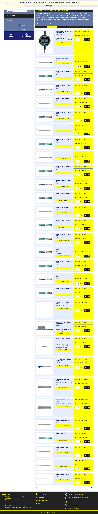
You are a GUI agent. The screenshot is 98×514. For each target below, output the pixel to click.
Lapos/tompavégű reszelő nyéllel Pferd (64, 360)
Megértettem (49, 5)
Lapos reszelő (75, 15)
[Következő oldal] (91, 27)
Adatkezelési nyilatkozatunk (49, 7)
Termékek (39, 10)
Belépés (11, 37)
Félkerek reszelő (58, 13)
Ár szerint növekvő (64, 27)
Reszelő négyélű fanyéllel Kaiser (61, 434)
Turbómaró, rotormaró (70, 19)
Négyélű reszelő (41, 17)
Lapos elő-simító (64, 15)
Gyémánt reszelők (70, 13)
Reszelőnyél (82, 17)
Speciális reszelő (41, 19)
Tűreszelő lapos (66, 22)
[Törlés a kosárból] (85, 39)
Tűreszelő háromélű (42, 22)
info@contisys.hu (75, 508)
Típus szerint (75, 27)
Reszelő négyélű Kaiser (63, 420)
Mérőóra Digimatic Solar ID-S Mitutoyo (63, 32)
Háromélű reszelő (82, 13)
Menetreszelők (85, 15)
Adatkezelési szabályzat (43, 500)
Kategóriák (11, 16)
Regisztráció (26, 37)
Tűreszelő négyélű (78, 22)
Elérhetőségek (41, 497)
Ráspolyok (51, 17)
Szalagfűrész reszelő (54, 19)
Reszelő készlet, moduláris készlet (66, 17)
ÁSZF (39, 503)
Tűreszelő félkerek (84, 19)
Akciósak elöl (52, 27)
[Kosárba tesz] (88, 39)
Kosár (9, 20)
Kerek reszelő (40, 15)
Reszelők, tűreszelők (61, 10)
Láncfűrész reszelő (52, 15)
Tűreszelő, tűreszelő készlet (45, 24)
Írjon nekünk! (79, 494)
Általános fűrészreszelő (43, 13)
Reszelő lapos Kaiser (62, 58)
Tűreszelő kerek (55, 22)
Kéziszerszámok (48, 10)
